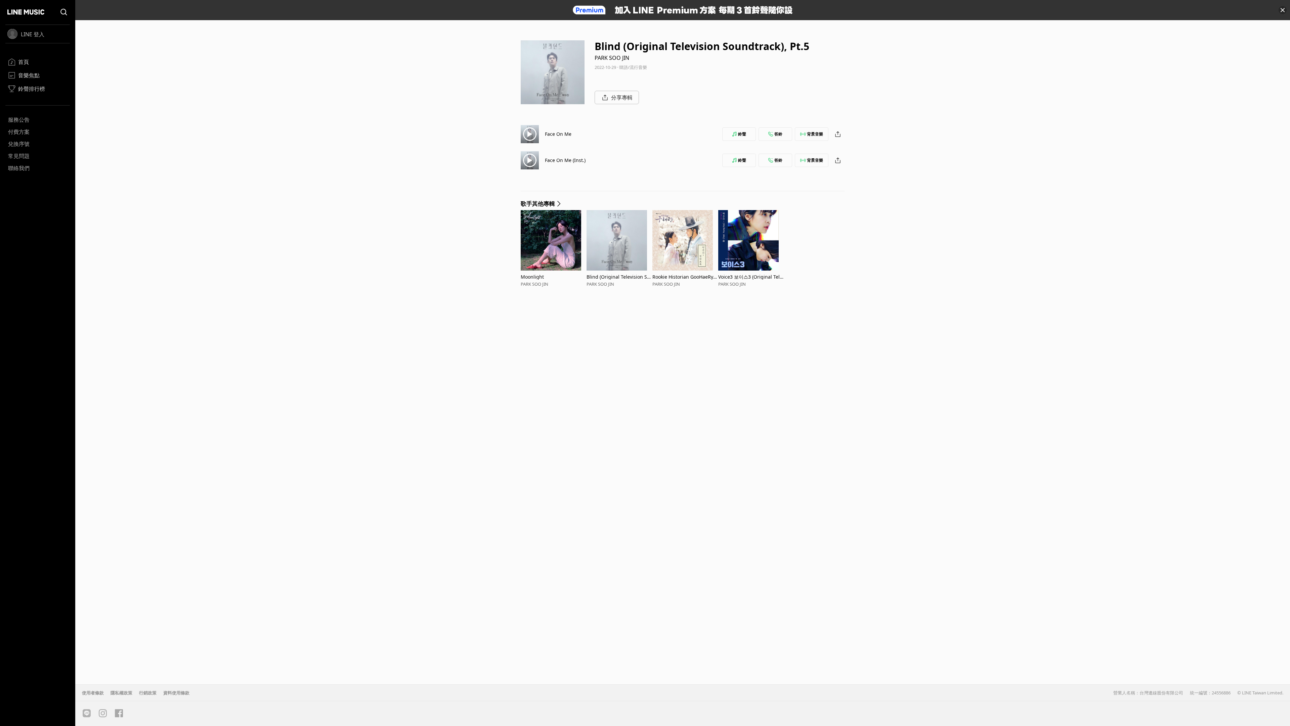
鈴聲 (742, 134)
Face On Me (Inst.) (565, 160)
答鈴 (778, 134)
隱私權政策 (121, 692)
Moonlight (532, 277)
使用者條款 (93, 692)
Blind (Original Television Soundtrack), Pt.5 (618, 277)
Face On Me (558, 134)
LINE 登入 (32, 34)
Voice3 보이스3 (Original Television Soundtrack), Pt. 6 (750, 277)
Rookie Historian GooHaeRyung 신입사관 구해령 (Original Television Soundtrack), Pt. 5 (684, 277)
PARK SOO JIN (612, 58)
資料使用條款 (176, 692)
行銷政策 (148, 692)
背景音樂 (815, 134)
